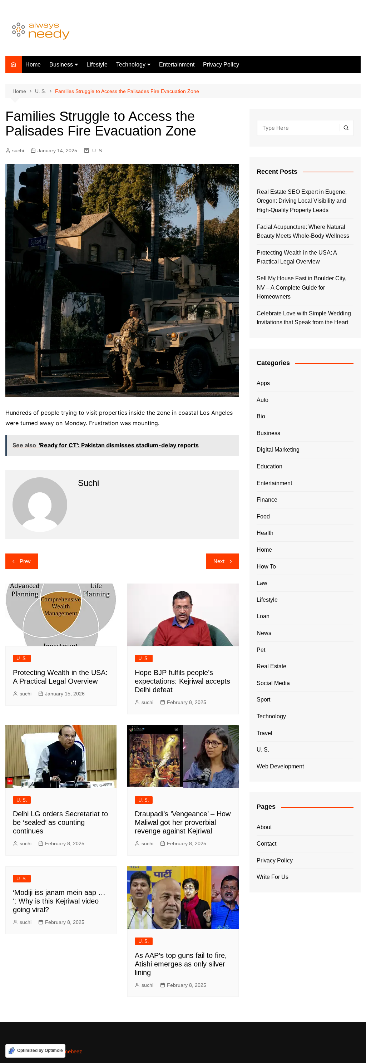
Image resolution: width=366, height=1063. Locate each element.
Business (61, 64)
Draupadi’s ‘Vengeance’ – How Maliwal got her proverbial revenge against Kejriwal (183, 822)
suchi (18, 150)
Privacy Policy (221, 64)
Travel (264, 733)
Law (262, 583)
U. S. (97, 150)
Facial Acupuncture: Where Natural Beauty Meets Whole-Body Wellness (303, 231)
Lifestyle (97, 64)
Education (269, 466)
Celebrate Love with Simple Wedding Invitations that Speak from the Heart (304, 318)
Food (263, 516)
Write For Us (272, 877)
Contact (266, 844)
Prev (25, 561)
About (264, 827)
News (264, 633)
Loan (263, 616)
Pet (261, 650)
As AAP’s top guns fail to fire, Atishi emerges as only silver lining (181, 963)
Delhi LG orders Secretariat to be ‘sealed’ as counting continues (60, 822)
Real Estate (271, 666)
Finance (267, 500)
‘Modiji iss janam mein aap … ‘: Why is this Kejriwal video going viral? (59, 901)
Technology (130, 64)
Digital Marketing (278, 450)
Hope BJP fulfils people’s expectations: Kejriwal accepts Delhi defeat (182, 681)
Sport (263, 700)
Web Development (280, 766)
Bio (261, 416)
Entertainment (176, 64)
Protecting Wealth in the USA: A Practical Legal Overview (297, 257)
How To (266, 567)
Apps (263, 383)
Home (33, 64)
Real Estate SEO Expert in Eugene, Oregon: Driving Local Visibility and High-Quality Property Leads (302, 201)
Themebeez (68, 1051)
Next (218, 561)
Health (265, 533)
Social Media (273, 683)
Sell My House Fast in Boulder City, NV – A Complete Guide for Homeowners (301, 287)
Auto (262, 400)
